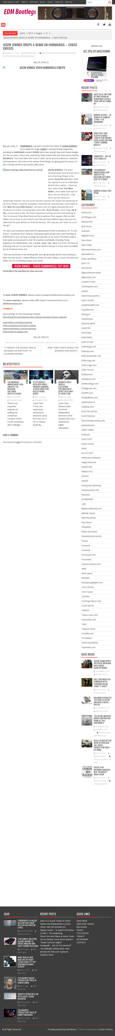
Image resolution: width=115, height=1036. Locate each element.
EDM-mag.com (88, 360)
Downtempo (87, 319)
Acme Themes (106, 1029)
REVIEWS (85, 578)
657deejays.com (88, 217)
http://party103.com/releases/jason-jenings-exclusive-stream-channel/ (34, 317)
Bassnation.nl (87, 254)
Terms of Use (59, 2)
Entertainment (87, 425)
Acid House (86, 226)
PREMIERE (86, 527)
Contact (42, 2)
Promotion (86, 559)
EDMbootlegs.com (89, 383)
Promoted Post (88, 554)
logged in (19, 442)
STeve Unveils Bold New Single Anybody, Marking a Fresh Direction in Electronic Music (41, 387)
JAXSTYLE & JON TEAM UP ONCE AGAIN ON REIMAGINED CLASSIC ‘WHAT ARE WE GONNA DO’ (102, 99)
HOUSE (84, 480)
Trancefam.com (88, 619)
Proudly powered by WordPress (62, 1029)
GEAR (84, 448)
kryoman (97, 784)
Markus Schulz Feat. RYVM (103, 192)
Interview (85, 494)
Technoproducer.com (91, 601)
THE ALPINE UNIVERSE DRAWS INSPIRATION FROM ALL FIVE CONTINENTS (102, 719)
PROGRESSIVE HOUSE (91, 536)
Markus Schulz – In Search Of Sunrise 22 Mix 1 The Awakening (102, 118)
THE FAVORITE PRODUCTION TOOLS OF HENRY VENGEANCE (27, 1012)
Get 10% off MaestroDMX (96, 51)
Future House (87, 443)
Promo (84, 541)
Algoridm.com (87, 235)
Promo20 (85, 550)
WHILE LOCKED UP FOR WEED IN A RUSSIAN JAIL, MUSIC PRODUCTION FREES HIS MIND (102, 745)
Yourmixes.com (88, 647)
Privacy (50, 2)
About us (25, 2)
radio (104, 784)
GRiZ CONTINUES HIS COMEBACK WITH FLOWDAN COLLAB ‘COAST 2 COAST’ (102, 683)
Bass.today (86, 245)
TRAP (84, 624)
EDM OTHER (87, 342)
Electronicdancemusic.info (93, 420)
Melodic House (88, 513)
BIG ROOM (86, 268)
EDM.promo (87, 374)
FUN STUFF (86, 439)
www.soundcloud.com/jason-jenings (19, 325)
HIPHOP (85, 476)
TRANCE (85, 610)
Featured (85, 434)
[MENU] (3, 25)
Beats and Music (89, 258)
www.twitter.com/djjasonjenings (17, 322)
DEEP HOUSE (87, 300)
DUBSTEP (86, 328)
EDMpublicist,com (89, 397)
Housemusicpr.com (90, 490)
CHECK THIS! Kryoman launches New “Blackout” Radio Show (88, 771)
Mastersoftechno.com (91, 508)
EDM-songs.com (89, 365)
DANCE (84, 291)
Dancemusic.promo (90, 295)
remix (31, 56)
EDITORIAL (86, 332)
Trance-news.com (89, 615)
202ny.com (86, 212)
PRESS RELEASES (89, 531)
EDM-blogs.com (88, 346)
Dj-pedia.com (87, 309)
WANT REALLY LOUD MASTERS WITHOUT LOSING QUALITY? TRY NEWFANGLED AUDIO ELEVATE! (27, 962)
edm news (71, 53)
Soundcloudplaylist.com (92, 582)
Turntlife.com (87, 633)
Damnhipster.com (89, 286)
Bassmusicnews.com (91, 249)
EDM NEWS (86, 337)
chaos (63, 53)
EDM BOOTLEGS (29, 53)
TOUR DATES (87, 605)
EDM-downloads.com (91, 356)
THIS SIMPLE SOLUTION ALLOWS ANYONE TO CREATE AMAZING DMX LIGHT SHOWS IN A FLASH (28, 942)
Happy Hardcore (88, 462)
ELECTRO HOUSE (89, 411)
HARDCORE (86, 467)
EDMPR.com (87, 393)
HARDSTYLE (87, 471)
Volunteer (68, 2)
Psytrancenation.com (91, 564)
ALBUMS (85, 231)
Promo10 (85, 545)
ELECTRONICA (88, 416)
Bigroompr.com (88, 277)
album (102, 733)
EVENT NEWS (87, 430)
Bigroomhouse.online (91, 272)
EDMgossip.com (88, 388)
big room (55, 53)
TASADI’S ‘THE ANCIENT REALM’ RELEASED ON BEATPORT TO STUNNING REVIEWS (20, 350)
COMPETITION (88, 282)
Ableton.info (86, 221)
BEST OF (85, 263)
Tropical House (88, 628)
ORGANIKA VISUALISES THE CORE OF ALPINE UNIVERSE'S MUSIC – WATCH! (103, 701)
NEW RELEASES (88, 517)
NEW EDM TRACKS (85, 924)
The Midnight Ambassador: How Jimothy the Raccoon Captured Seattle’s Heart (15, 387)
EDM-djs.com (87, 351)
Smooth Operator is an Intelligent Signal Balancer (28, 996)
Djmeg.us (85, 314)
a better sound (100, 759)
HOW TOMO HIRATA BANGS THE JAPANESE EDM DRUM (63, 349)
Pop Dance (86, 522)
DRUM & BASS (88, 323)
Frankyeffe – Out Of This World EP (102, 157)
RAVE (83, 568)
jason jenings (23, 56)
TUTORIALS (86, 638)
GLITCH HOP (87, 453)
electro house (9, 56)
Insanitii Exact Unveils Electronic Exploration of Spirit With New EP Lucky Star (65, 387)
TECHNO (85, 596)
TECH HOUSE (87, 587)
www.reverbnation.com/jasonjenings (19, 328)
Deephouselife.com (90, 305)
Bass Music (86, 240)
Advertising (33, 2)
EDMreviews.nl (88, 402)
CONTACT (81, 942)
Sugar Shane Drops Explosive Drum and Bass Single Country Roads (102, 664)
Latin (83, 504)
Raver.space (86, 573)
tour (104, 736)
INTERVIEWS (87, 499)
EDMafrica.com (88, 379)
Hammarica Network (90, 457)
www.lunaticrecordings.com (15, 331)
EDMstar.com (87, 406)
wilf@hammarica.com (12, 303)
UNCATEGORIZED (89, 642)
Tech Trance (87, 591)
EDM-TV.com (87, 369)
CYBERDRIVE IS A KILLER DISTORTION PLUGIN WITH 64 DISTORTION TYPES (27, 924)
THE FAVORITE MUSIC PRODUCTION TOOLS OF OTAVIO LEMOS (27, 980)
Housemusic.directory (91, 485)
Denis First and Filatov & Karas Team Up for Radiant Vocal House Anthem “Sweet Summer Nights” (103, 139)
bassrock (46, 53)
